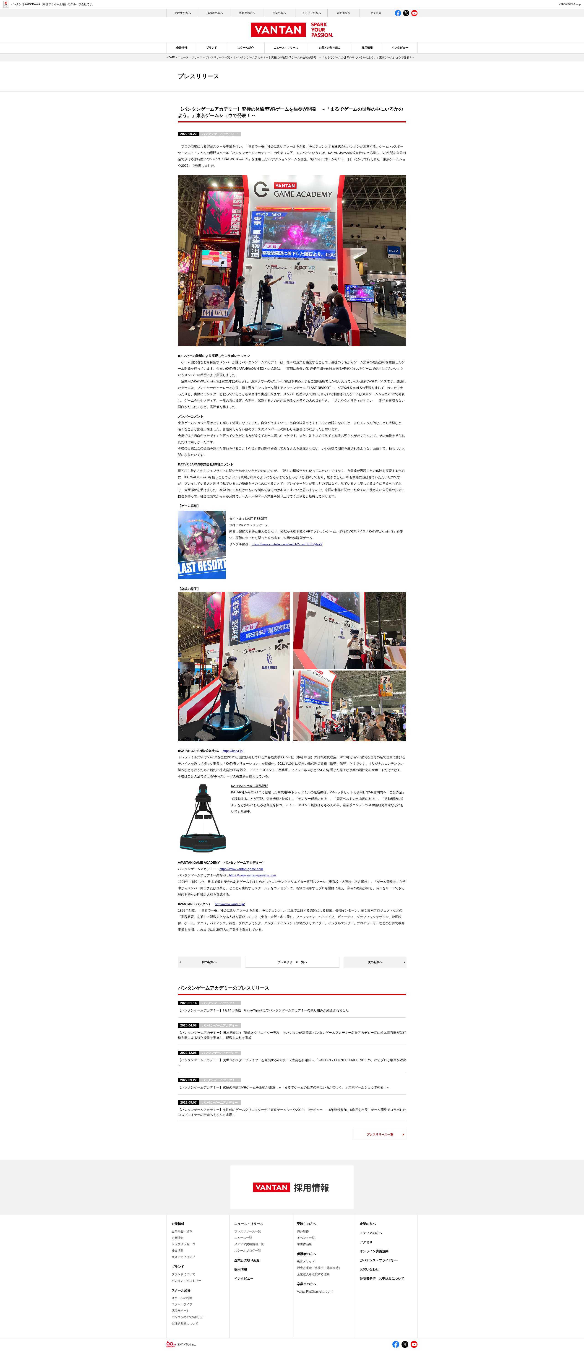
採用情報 (367, 47)
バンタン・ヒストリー (186, 1280)
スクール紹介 (245, 47)
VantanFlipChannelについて (315, 1291)
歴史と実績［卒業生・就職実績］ (319, 1268)
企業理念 (177, 1237)
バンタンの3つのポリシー (189, 1317)
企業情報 (181, 47)
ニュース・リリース (286, 47)
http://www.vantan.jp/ (230, 904)
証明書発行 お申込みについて (382, 1278)
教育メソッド (306, 1261)
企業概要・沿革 (182, 1231)
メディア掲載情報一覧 (249, 1244)
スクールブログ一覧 (247, 1250)
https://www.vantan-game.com (241, 869)
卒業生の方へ (247, 13)
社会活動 (177, 1250)
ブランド (211, 47)
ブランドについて (183, 1274)
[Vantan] (292, 35)
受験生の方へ (306, 1224)
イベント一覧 (306, 1237)
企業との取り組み (330, 47)
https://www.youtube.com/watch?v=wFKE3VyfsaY (287, 544)
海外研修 (303, 1231)
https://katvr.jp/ (232, 751)
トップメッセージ (183, 1244)
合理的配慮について (185, 1323)
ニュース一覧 (243, 1237)
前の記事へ (209, 962)
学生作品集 (304, 1244)
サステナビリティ (183, 1257)
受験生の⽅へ (183, 13)
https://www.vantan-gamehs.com (252, 875)
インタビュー (400, 47)
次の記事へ (375, 962)
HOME (171, 57)
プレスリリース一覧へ (292, 962)
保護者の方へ (215, 13)
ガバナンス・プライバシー (379, 1260)
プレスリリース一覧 (217, 57)
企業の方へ (279, 13)
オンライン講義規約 (374, 1251)
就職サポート (180, 1310)
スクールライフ (182, 1304)
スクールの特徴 (182, 1298)
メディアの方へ (311, 13)
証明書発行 (343, 13)
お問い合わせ (369, 1269)
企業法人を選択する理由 (313, 1274)
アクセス (375, 13)
